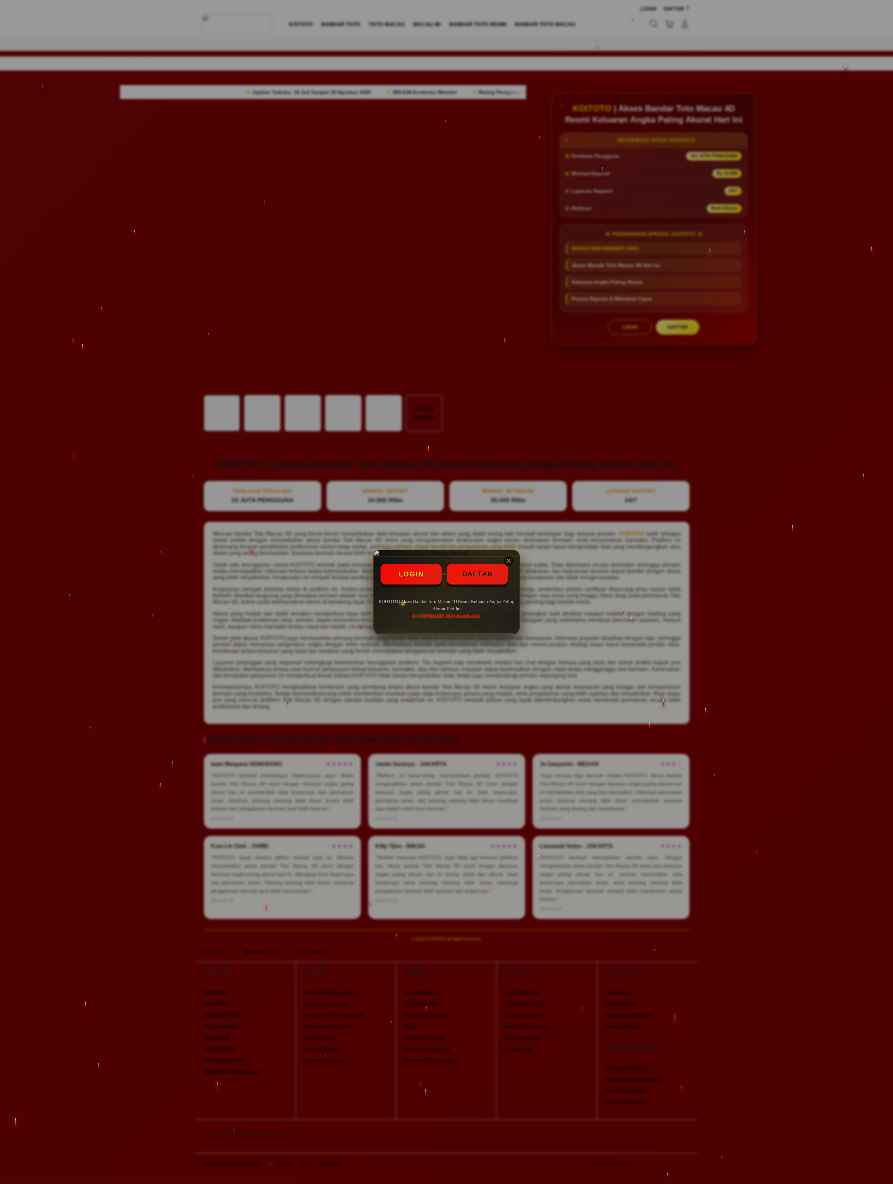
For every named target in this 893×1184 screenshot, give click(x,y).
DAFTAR (477, 574)
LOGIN (411, 574)
